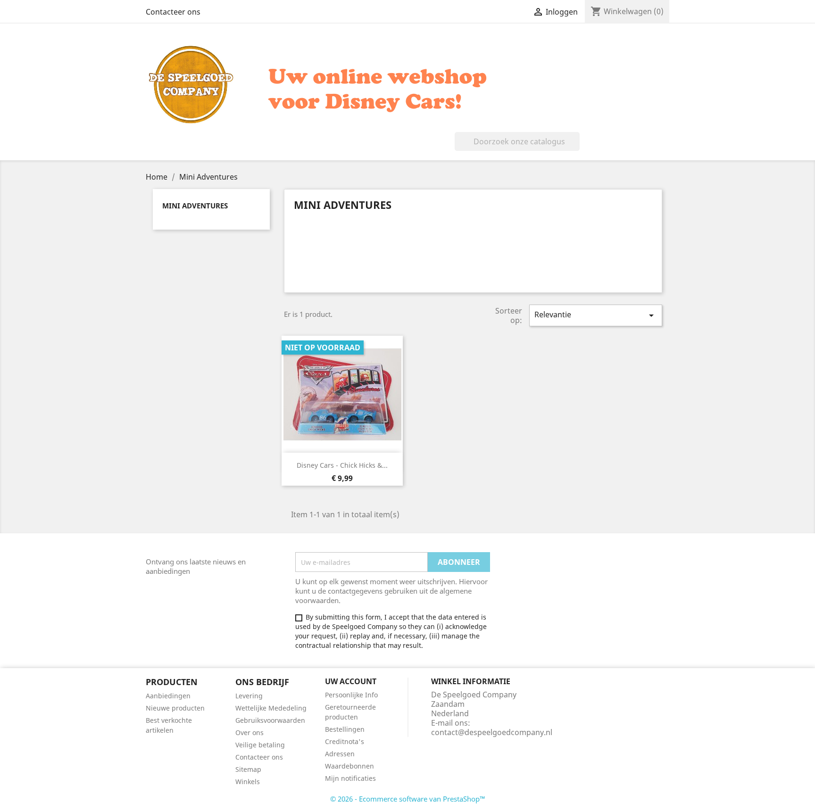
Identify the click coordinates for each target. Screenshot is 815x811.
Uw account (350, 681)
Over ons (249, 732)
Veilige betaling (260, 744)
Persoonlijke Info (351, 694)
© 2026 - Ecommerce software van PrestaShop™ (407, 798)
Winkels (247, 781)
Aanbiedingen (168, 695)
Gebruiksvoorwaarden (270, 720)
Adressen (340, 753)
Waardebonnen (349, 765)
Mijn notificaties (350, 778)
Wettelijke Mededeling (271, 707)
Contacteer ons (173, 12)
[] (576, 148)
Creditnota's (344, 741)
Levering (249, 695)
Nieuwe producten (175, 707)
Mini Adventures (195, 205)
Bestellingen (345, 729)
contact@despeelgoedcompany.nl (491, 732)
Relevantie (595, 315)
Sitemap (248, 769)
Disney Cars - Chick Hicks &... (342, 465)
